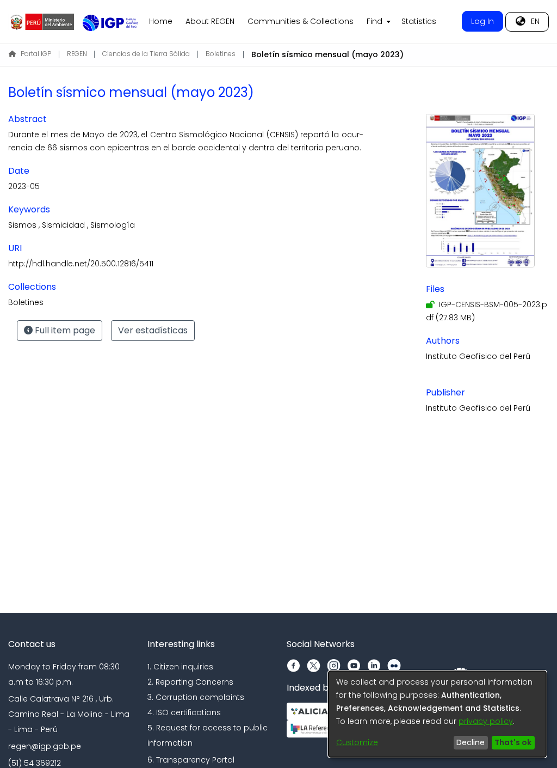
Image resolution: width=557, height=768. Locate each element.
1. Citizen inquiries (180, 666)
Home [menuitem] (160, 21)
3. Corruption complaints (195, 697)
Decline (470, 742)
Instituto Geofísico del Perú (478, 356)
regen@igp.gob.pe (44, 746)
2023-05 (24, 186)
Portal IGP (36, 53)
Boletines (221, 53)
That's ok (512, 742)
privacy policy (486, 721)
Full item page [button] (64, 330)
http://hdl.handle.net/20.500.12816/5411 (80, 263)
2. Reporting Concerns (190, 681)
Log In (482, 21)
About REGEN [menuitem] (209, 21)
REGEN (77, 53)
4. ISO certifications (184, 712)
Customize (357, 742)
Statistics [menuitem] (418, 21)
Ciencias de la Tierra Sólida (146, 53)
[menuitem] (377, 22)
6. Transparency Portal (190, 759)
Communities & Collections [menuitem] (300, 21)
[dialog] (437, 714)
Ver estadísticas (153, 330)
